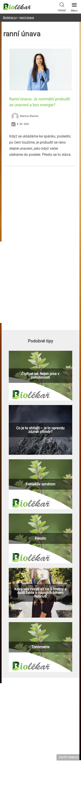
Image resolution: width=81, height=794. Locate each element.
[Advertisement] (40, 201)
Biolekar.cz (10, 17)
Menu (74, 10)
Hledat (62, 10)
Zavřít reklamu (69, 757)
